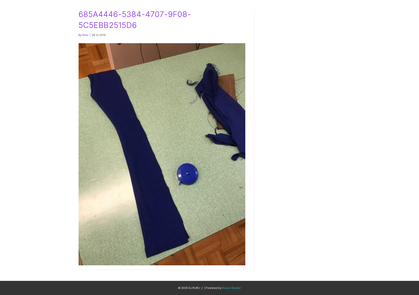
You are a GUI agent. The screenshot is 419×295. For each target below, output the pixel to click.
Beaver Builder (231, 288)
